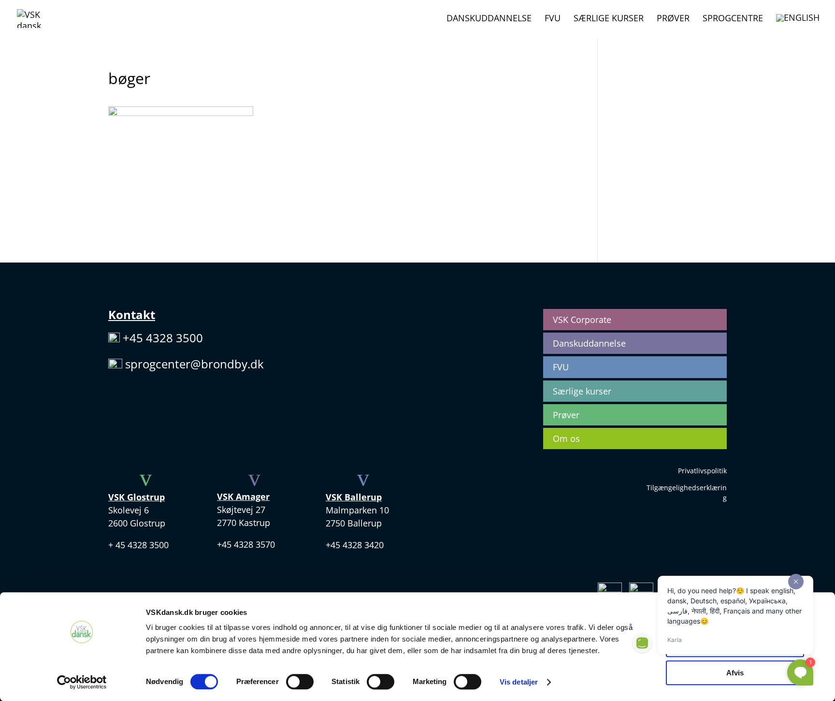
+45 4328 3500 (163, 338)
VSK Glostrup (136, 497)
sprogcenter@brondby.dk (194, 364)
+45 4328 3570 (246, 544)
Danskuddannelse (489, 19)
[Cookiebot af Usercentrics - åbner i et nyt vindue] (82, 682)
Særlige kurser (609, 19)
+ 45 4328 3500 (138, 545)
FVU (553, 19)
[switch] (300, 681)
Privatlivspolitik (702, 470)
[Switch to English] (798, 26)
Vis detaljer (519, 682)
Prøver (673, 19)
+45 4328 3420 (355, 545)
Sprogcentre (733, 19)
